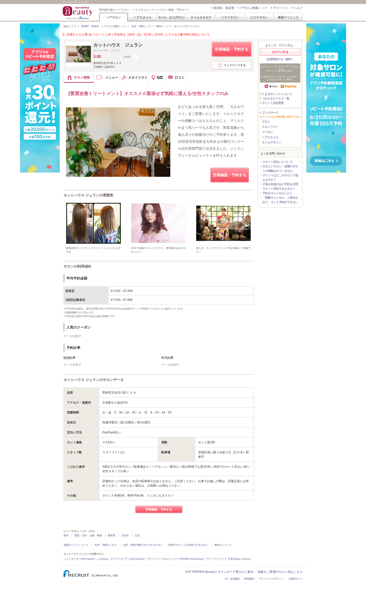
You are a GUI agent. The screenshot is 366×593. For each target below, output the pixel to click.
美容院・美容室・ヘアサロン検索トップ (240, 8)
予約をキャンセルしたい (277, 193)
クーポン (267, 132)
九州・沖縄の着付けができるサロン (143, 545)
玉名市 (125, 535)
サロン (266, 121)
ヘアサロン (113, 17)
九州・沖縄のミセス (105, 545)
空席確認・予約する (231, 49)
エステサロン (259, 17)
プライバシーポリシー (270, 578)
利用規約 (249, 578)
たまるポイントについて (277, 94)
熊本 (65, 535)
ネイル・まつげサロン (171, 17)
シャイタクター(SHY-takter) (79, 558)
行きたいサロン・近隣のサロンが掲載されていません (280, 169)
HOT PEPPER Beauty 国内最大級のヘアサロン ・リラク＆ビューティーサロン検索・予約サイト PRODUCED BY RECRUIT (78, 12)
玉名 (137, 535)
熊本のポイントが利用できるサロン (188, 545)
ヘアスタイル (143, 17)
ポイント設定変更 (273, 103)
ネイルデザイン (271, 142)
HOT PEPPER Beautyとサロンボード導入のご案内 (219, 572)
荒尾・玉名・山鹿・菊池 (88, 535)
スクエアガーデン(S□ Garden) (127, 558)
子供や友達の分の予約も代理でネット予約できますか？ (280, 186)
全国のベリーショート (75, 545)
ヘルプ (298, 8)
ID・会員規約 (232, 578)
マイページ (280, 8)
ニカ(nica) (102, 558)
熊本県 (111, 535)
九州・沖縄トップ (141, 26)
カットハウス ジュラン (118, 45)
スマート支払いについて (277, 162)
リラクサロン (230, 17)
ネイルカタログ (200, 17)
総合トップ (69, 26)
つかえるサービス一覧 (275, 98)
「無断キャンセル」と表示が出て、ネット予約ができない (280, 200)
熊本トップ (162, 26)
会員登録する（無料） (280, 59)
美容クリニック (288, 17)
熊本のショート (223, 545)
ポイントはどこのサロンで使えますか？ (280, 178)
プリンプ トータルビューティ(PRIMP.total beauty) (175, 558)
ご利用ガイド (295, 578)
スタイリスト (270, 127)
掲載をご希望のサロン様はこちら (280, 572)
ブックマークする (235, 65)
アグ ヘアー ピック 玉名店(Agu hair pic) (228, 558)
